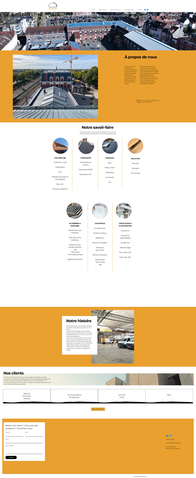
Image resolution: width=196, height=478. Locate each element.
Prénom (7, 432)
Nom (26, 432)
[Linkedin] (145, 10)
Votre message (9, 445)
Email (7, 439)
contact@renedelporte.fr (173, 443)
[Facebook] (147, 10)
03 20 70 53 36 (147, 102)
